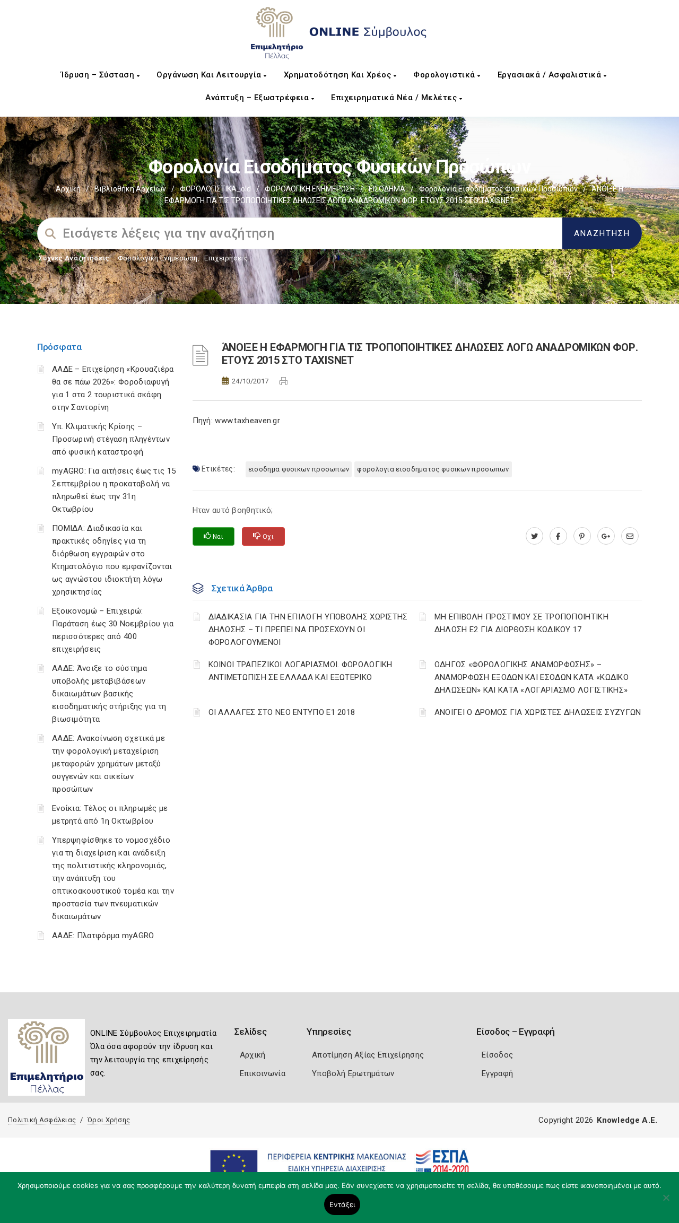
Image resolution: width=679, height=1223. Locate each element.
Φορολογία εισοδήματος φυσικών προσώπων (498, 189)
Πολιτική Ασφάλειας (42, 1120)
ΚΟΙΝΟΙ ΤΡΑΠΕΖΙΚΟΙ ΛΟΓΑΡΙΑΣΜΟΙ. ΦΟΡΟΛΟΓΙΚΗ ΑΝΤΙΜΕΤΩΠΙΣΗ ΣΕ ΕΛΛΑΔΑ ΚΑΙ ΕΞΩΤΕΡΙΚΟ (300, 671)
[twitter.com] (534, 536)
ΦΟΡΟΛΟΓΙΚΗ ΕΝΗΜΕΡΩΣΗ (310, 189)
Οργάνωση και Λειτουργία (210, 75)
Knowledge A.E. (627, 1120)
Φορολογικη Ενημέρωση (158, 258)
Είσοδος (497, 1055)
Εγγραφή (497, 1073)
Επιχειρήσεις (226, 258)
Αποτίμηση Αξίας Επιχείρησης (368, 1055)
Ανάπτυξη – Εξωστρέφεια (258, 97)
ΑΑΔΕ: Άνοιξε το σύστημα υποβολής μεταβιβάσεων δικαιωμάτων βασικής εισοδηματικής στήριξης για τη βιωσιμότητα (109, 693)
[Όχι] (665, 1202)
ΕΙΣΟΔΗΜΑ (387, 189)
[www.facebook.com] (558, 536)
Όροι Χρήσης (109, 1120)
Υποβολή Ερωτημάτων (353, 1073)
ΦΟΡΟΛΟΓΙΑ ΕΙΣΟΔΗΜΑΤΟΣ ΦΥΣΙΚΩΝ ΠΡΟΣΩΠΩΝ (433, 469)
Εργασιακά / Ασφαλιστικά (551, 75)
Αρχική (68, 189)
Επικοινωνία (262, 1073)
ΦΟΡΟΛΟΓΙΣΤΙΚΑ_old (215, 189)
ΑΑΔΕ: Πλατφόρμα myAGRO (103, 935)
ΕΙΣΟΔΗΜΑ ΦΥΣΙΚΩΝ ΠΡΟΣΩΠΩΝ (299, 469)
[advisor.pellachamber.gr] (630, 536)
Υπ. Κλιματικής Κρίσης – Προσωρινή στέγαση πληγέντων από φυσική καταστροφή (111, 439)
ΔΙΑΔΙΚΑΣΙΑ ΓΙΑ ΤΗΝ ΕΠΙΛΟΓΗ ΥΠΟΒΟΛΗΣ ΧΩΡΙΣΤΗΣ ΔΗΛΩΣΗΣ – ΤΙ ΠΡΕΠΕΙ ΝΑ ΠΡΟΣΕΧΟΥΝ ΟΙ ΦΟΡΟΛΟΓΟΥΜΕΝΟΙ (308, 629)
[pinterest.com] (582, 536)
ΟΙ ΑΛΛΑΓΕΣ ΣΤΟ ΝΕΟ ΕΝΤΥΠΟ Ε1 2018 (281, 712)
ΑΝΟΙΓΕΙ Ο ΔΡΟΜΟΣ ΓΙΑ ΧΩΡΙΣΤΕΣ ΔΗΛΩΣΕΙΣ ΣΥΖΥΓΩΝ (537, 712)
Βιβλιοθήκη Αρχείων (130, 189)
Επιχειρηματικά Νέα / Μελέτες (395, 97)
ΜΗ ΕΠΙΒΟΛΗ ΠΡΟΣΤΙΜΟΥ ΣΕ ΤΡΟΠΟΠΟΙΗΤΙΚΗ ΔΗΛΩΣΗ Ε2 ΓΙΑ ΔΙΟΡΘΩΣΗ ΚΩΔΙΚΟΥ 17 (521, 623)
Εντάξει (342, 1204)
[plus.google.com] (606, 536)
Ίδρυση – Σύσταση (99, 75)
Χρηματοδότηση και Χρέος (339, 75)
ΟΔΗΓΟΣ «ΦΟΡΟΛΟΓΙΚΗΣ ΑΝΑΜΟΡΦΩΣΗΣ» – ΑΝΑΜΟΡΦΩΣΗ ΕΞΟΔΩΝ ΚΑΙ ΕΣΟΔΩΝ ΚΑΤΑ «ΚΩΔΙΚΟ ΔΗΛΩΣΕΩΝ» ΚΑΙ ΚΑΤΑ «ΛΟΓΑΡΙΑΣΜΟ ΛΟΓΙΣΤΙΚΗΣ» (531, 677)
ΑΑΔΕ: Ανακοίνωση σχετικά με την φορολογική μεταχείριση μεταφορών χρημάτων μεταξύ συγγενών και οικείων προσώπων (108, 763)
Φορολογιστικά (445, 75)
